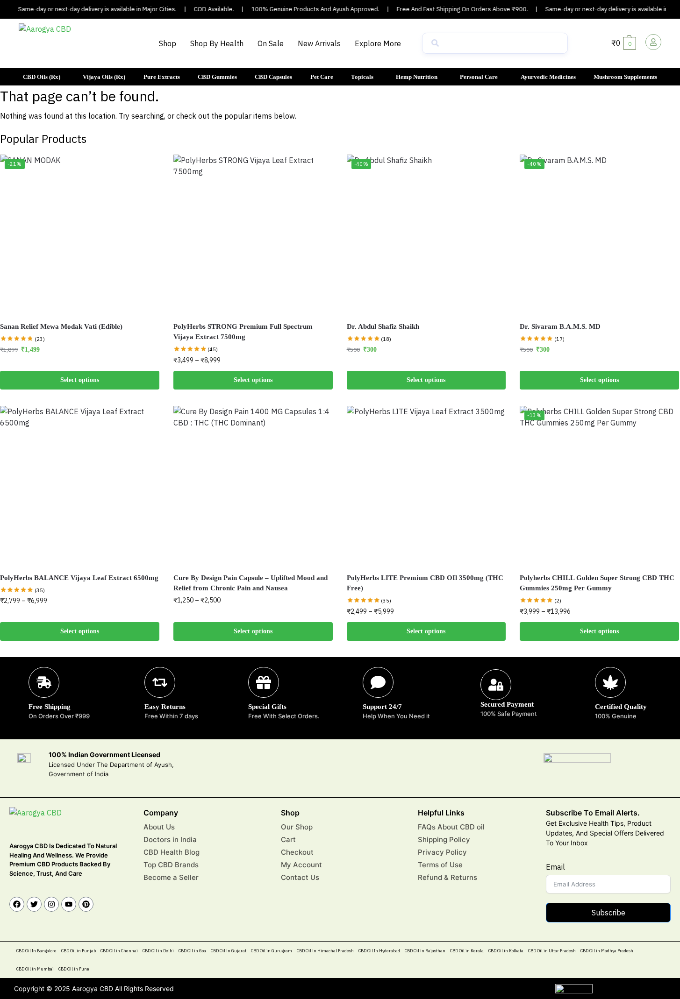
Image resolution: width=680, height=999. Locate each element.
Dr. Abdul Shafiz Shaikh (383, 326)
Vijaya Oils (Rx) (104, 77)
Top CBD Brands (171, 864)
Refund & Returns (447, 877)
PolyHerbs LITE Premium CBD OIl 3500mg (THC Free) (425, 583)
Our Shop (297, 826)
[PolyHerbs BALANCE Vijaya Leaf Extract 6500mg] (79, 485)
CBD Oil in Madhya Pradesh (606, 950)
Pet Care (321, 77)
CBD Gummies (217, 77)
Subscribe (608, 912)
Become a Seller (171, 877)
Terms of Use (440, 864)
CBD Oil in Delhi (158, 950)
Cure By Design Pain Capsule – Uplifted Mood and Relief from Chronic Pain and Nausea (250, 583)
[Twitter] (34, 904)
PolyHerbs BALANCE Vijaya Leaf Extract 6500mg (79, 577)
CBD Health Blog (171, 852)
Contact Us (300, 877)
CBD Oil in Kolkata (505, 950)
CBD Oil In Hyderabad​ (379, 950)
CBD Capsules (273, 77)
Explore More (378, 43)
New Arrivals (319, 43)
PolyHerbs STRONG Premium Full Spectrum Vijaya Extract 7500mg (243, 332)
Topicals (362, 77)
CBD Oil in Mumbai (35, 968)
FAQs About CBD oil (451, 826)
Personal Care (479, 77)
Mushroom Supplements (625, 77)
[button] (380, 43)
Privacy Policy (442, 852)
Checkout (297, 852)
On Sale (271, 43)
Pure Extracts (161, 77)
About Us (159, 826)
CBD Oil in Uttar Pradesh (552, 950)
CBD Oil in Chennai (119, 950)
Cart (288, 839)
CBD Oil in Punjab (78, 950)
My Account (301, 864)
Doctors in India (170, 839)
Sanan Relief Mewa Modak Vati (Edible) (61, 326)
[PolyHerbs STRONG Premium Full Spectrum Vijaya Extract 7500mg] (253, 234)
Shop (167, 43)
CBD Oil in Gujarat (228, 950)
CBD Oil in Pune (73, 968)
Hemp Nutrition (416, 77)
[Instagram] (51, 904)
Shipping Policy (444, 839)
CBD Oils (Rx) (41, 77)
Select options (79, 379)
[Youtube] (68, 904)
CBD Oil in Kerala (467, 950)
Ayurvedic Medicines (548, 77)
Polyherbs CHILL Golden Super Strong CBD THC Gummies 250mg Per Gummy (597, 583)
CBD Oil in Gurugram (271, 950)
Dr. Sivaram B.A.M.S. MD (560, 326)
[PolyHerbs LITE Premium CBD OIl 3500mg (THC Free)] (426, 485)
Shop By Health (216, 43)
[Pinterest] (86, 904)
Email (555, 866)
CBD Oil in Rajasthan (425, 950)
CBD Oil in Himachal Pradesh (325, 950)
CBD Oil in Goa (192, 950)
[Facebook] (16, 904)
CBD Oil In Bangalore (36, 950)
